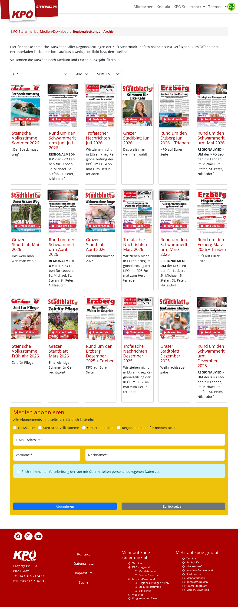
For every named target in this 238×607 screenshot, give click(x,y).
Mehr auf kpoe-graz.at (197, 552)
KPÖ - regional (141, 567)
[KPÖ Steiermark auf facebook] (18, 536)
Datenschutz (84, 563)
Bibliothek (145, 590)
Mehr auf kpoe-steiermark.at (136, 555)
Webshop (138, 594)
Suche (83, 582)
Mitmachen (143, 6)
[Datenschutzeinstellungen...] (231, 6)
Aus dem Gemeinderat (199, 570)
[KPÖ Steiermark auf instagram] (28, 536)
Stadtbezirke (193, 574)
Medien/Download (143, 579)
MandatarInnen (195, 578)
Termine (137, 563)
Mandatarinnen (148, 571)
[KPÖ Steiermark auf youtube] (38, 536)
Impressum (84, 573)
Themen (216, 6)
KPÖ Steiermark (188, 6)
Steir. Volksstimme (150, 586)
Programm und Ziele (144, 598)
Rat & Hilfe (192, 562)
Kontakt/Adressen (197, 582)
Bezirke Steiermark (150, 575)
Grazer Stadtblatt (196, 586)
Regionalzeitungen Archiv (154, 582)
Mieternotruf (194, 566)
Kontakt (163, 6)
